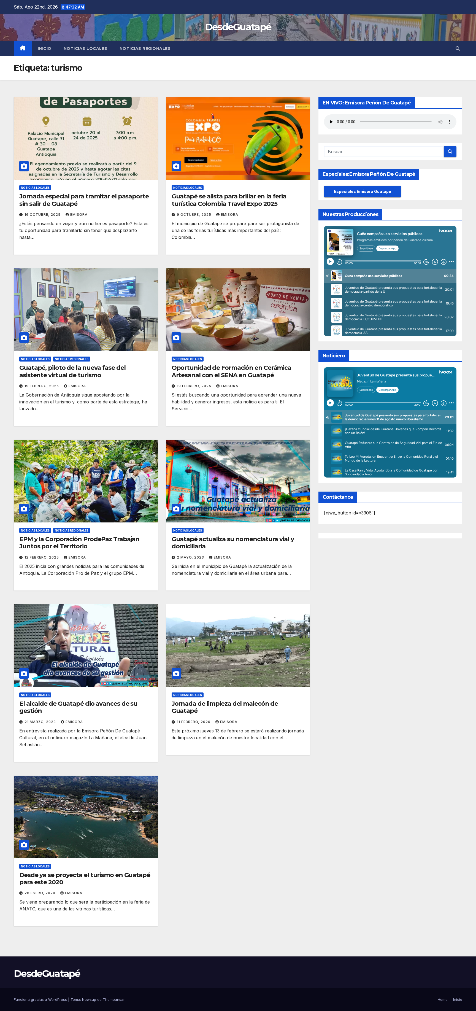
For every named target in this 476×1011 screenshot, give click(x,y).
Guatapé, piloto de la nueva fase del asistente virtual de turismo (72, 371)
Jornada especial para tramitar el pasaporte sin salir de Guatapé (84, 200)
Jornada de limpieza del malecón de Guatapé (225, 707)
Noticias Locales (85, 48)
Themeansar (114, 999)
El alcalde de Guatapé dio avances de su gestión (78, 707)
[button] (458, 48)
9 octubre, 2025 (194, 214)
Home (443, 999)
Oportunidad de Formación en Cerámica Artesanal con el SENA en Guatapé (231, 371)
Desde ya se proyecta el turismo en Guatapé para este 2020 (84, 878)
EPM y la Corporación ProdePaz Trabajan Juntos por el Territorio (79, 542)
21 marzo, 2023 (41, 722)
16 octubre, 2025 (43, 214)
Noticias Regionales (145, 48)
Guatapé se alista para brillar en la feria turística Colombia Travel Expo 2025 (229, 200)
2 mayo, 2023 (191, 557)
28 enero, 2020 (40, 893)
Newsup (89, 999)
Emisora (79, 214)
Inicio (45, 48)
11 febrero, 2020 (194, 722)
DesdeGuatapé (238, 27)
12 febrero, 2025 (42, 557)
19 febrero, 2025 (42, 386)
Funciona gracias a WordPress (41, 999)
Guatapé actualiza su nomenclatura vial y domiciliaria (233, 542)
